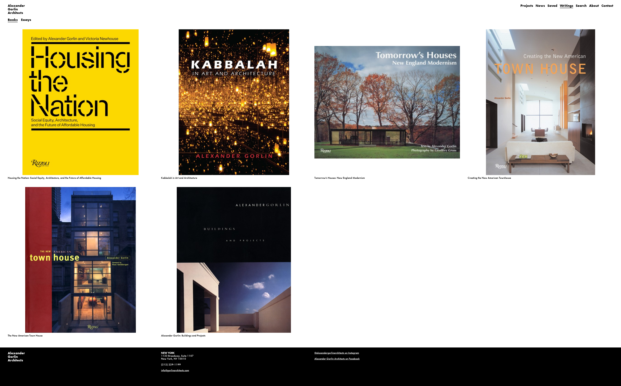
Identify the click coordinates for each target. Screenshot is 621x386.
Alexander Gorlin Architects (16, 356)
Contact (607, 5)
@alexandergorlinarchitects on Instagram (336, 353)
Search (581, 5)
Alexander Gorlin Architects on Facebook (337, 358)
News (540, 5)
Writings (566, 5)
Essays (26, 19)
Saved (552, 5)
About (594, 5)
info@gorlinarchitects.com (175, 370)
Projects (526, 5)
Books (13, 19)
